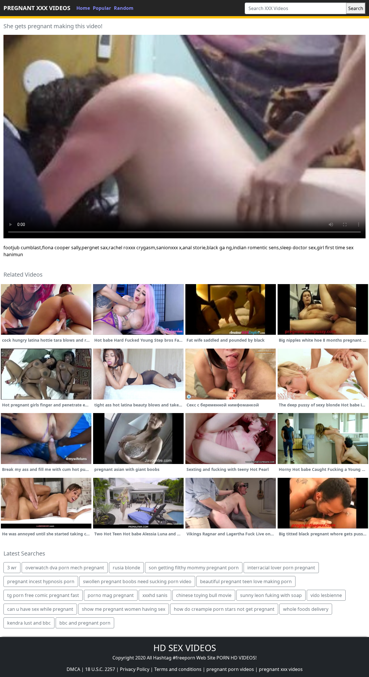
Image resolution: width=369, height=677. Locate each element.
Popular (102, 8)
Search (355, 8)
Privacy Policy (134, 669)
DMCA (73, 669)
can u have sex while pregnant (40, 609)
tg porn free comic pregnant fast (43, 595)
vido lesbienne (326, 595)
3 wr (12, 567)
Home (83, 8)
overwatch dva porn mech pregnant (64, 567)
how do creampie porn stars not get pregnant (224, 609)
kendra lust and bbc (29, 623)
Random (123, 8)
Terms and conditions (178, 669)
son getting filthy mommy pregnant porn (194, 567)
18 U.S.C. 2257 (100, 669)
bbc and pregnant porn (84, 623)
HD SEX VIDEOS (184, 648)
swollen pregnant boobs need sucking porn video (137, 581)
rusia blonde (126, 567)
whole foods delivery (305, 609)
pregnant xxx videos (281, 669)
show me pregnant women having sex (123, 609)
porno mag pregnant (111, 595)
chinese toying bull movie (203, 595)
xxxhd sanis (154, 595)
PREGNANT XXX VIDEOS (36, 8)
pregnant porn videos (230, 669)
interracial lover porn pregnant (281, 567)
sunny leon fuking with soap (271, 595)
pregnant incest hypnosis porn (40, 581)
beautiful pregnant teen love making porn (246, 581)
